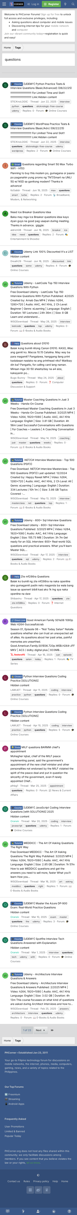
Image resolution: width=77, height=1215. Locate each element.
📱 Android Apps (14, 1103)
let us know (33, 1162)
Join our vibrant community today (23, 33)
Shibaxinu (16, 598)
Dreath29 (15, 261)
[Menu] (4, 4)
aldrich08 (15, 229)
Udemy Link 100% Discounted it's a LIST (42, 251)
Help (55, 1181)
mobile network (60, 25)
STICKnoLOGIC (19, 101)
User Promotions (14, 1126)
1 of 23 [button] (27, 1030)
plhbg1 (14, 785)
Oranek (14, 821)
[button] (38, 1175)
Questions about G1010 (30, 343)
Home (64, 1181)
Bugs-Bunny (17, 377)
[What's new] (65, 4)
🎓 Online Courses (56, 110)
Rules (27, 1181)
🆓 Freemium (12, 1094)
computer (22, 29)
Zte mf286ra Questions (30, 576)
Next (39, 1030)
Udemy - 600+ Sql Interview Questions (41, 520)
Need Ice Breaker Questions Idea (30, 212)
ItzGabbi (15, 190)
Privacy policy (41, 1181)
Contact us (13, 1181)
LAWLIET (15, 689)
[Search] (73, 4)
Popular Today (13, 1135)
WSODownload (19, 321)
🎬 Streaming (12, 1099)
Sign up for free (50, 14)
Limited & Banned (15, 1131)
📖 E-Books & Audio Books (35, 330)
